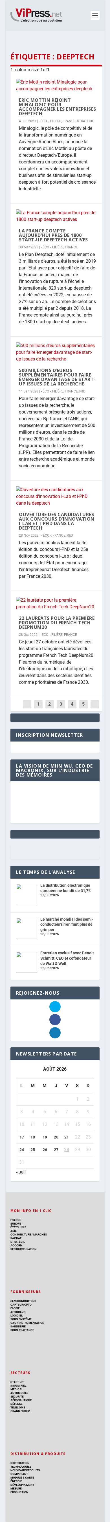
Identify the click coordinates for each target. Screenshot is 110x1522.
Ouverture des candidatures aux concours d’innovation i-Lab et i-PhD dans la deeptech (56, 521)
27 (56, 1149)
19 (45, 1137)
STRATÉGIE (85, 121)
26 (45, 1149)
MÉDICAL (16, 1389)
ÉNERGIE (16, 1481)
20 (56, 1137)
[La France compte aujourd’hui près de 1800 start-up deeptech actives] (56, 216)
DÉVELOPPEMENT (22, 1484)
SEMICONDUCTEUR (23, 1300)
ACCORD (16, 1245)
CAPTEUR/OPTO (21, 1304)
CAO (13, 1322)
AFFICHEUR (17, 1311)
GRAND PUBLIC (20, 1411)
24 (21, 1149)
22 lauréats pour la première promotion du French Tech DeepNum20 (56, 622)
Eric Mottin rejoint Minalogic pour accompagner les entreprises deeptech (57, 107)
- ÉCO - (44, 121)
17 (21, 1137)
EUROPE (15, 1223)
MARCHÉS (40, 1234)
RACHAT (15, 1238)
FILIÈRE (55, 121)
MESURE (16, 1488)
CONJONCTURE (20, 1234)
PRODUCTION (19, 1492)
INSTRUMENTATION (31, 1322)
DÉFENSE (16, 1403)
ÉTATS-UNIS (18, 1227)
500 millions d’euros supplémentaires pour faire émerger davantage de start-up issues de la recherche (57, 377)
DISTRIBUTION (19, 1463)
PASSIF (14, 1308)
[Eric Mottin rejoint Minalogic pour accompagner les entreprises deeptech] (56, 85)
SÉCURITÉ (17, 1396)
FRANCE (69, 121)
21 (66, 1137)
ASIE (13, 1230)
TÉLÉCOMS (17, 1407)
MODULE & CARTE (22, 1477)
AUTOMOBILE (19, 1392)
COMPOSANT (19, 1473)
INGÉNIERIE (18, 1326)
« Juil (21, 1172)
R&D (82, 391)
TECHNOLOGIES (20, 1466)
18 (32, 1137)
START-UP (16, 1382)
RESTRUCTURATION (23, 1249)
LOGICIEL (16, 1315)
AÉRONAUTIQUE (21, 1400)
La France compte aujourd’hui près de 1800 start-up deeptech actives (53, 235)
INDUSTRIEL (18, 1385)
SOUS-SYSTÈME (21, 1319)
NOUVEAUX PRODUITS (25, 1470)
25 (32, 1149)
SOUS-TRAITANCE (22, 1330)
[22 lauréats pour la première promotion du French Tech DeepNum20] (56, 603)
